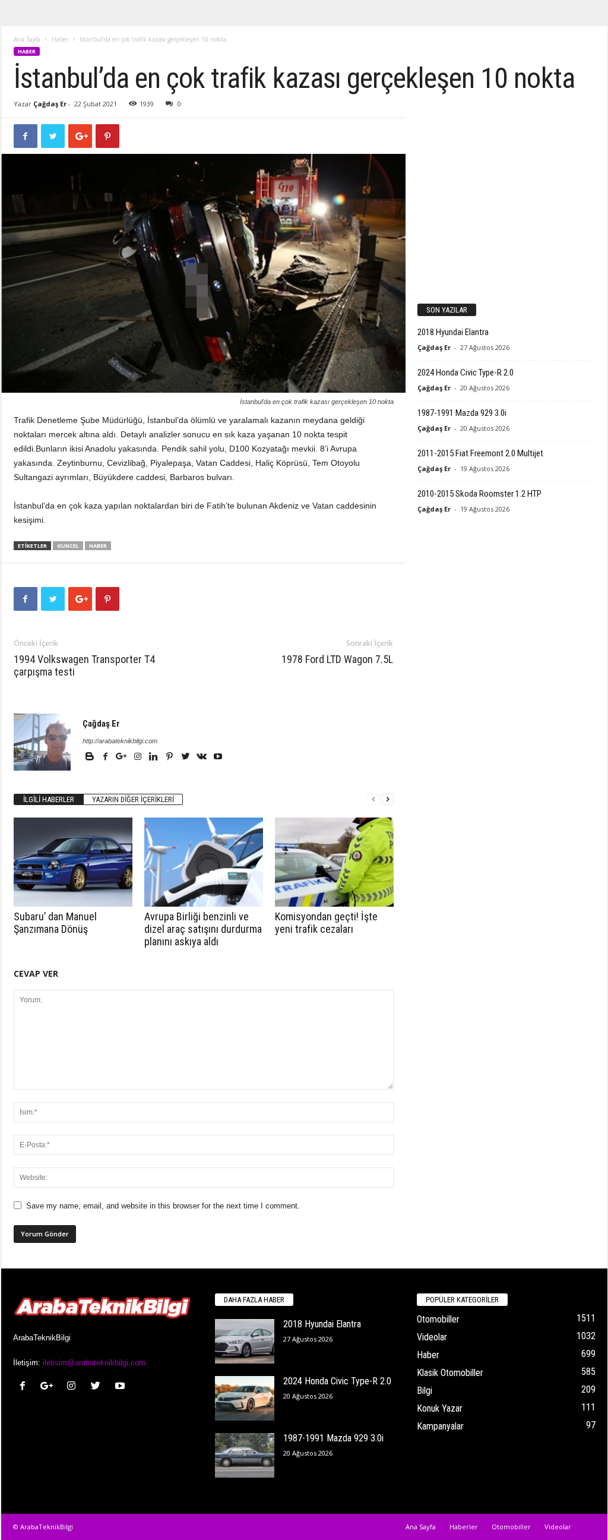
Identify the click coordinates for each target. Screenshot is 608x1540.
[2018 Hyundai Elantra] (244, 1341)
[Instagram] (139, 757)
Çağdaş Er (49, 103)
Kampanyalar (440, 1426)
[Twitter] (187, 757)
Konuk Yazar (440, 1408)
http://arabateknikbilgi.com (120, 740)
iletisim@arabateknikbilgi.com (94, 1362)
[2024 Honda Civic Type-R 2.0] (244, 1398)
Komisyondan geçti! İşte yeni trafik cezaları (326, 922)
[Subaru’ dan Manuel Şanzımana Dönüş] (73, 862)
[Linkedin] (155, 757)
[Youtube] (218, 757)
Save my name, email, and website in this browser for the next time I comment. (163, 1205)
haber (98, 546)
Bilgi (424, 1390)
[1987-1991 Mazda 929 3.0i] (244, 1455)
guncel (68, 546)
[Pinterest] (171, 757)
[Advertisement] (506, 204)
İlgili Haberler (48, 799)
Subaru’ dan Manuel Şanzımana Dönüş (55, 922)
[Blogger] (91, 757)
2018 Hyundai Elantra (453, 332)
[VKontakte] (203, 757)
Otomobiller (438, 1319)
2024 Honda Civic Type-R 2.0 (465, 372)
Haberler (463, 1526)
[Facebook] (107, 757)
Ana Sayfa (27, 39)
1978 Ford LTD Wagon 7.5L (337, 659)
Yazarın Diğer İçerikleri (133, 799)
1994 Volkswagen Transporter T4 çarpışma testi (84, 665)
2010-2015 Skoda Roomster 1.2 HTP (479, 493)
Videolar (432, 1337)
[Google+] (123, 757)
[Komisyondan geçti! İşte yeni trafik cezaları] (334, 862)
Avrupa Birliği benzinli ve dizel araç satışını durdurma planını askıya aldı (203, 929)
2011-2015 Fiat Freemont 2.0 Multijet (480, 453)
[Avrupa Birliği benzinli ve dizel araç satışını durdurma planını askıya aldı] (203, 862)
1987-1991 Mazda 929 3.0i (461, 413)
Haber (60, 39)
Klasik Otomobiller (450, 1372)
